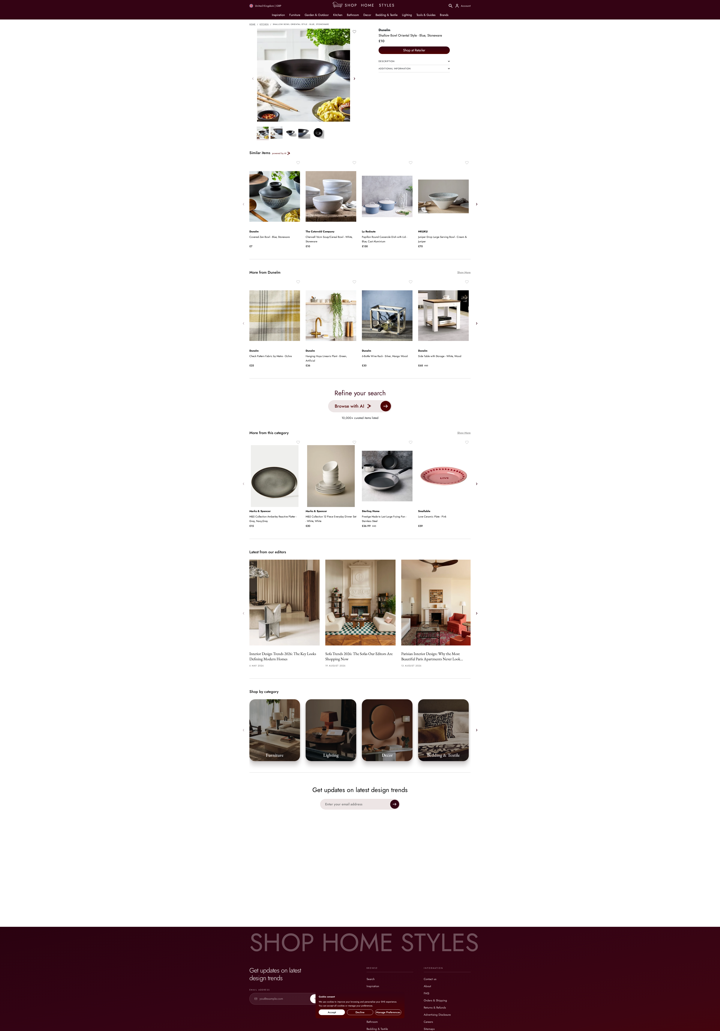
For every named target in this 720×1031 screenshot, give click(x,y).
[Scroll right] (354, 78)
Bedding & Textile (387, 15)
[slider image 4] (318, 133)
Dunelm (384, 30)
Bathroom (353, 15)
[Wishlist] (354, 31)
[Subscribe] (394, 804)
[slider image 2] (290, 133)
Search (371, 979)
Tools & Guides (425, 15)
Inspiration (278, 15)
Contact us (430, 979)
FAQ (426, 993)
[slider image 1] (277, 133)
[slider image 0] (263, 133)
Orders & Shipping (435, 1000)
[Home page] (365, 6)
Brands (444, 15)
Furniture (294, 15)
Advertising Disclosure (437, 1015)
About (427, 986)
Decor (367, 15)
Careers (428, 1022)
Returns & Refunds (435, 1008)
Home (252, 24)
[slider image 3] (304, 133)
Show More (464, 272)
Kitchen (337, 15)
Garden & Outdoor (317, 15)
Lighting (407, 15)
